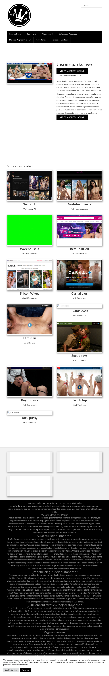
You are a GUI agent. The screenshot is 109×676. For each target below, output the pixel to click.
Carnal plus (79, 293)
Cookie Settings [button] (11, 670)
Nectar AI (30, 204)
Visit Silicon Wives (29, 298)
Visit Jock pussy (29, 422)
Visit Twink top (79, 405)
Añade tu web (48, 34)
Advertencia (41, 40)
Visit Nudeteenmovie (79, 209)
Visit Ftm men (29, 343)
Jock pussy (29, 418)
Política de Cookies (60, 40)
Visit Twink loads (79, 316)
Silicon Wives (29, 293)
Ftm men (29, 338)
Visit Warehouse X (29, 253)
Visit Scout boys (79, 360)
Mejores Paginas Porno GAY (70, 75)
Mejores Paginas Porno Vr (20, 40)
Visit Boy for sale (30, 405)
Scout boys (79, 356)
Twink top (79, 400)
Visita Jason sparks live (72, 71)
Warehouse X (29, 249)
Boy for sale (29, 400)
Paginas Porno (15, 34)
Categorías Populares (68, 34)
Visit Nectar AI (29, 209)
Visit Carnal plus (79, 298)
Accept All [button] (26, 670)
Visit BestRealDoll (79, 253)
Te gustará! (31, 34)
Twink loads (79, 311)
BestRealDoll (79, 249)
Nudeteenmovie (79, 204)
